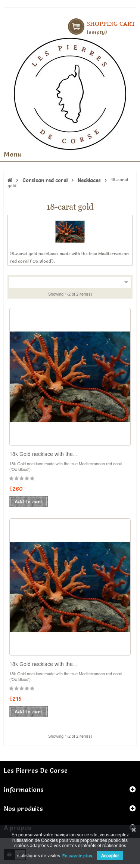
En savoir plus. (77, 855)
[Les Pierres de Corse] (70, 92)
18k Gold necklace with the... (43, 454)
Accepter (110, 855)
